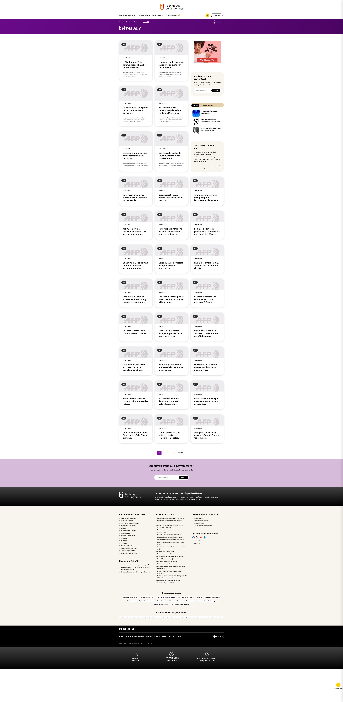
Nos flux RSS (197, 543)
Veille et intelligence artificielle (166, 583)
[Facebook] (193, 537)
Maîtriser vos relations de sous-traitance (169, 534)
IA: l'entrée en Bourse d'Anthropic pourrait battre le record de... (169, 401)
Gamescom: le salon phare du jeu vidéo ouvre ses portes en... (135, 110)
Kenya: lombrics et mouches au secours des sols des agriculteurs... (134, 231)
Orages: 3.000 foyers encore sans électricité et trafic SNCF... (171, 198)
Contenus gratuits (173, 15)
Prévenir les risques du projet (165, 559)
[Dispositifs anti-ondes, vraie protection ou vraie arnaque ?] (196, 130)
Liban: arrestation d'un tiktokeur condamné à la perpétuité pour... (206, 333)
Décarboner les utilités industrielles (167, 564)
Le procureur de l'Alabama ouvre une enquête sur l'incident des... (171, 65)
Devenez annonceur (217, 40)
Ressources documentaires (127, 15)
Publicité (209, 40)
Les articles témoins (199, 523)
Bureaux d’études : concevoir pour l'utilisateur (170, 537)
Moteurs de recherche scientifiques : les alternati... (211, 121)
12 (173, 453)
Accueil (121, 22)
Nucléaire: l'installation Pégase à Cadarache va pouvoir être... (205, 367)
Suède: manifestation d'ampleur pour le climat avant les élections (171, 333)
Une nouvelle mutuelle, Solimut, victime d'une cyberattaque (170, 156)
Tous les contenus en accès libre (203, 525)
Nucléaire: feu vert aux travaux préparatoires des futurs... (135, 401)
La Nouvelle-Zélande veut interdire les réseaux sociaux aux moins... (135, 265)
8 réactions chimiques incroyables (209, 112)
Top (122, 617)
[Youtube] (201, 537)
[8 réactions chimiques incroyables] (196, 113)
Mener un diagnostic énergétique (167, 561)
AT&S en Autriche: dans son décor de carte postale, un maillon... (134, 367)
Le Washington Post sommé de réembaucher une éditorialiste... (134, 65)
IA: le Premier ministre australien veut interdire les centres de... (135, 198)
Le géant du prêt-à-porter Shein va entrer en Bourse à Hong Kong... (171, 299)
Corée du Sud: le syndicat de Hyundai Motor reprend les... (171, 265)
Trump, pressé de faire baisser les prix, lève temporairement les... (169, 435)
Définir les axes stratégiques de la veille (168, 580)
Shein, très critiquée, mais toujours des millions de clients (206, 265)
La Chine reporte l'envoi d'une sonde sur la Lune (134, 332)
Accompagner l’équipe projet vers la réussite (170, 556)
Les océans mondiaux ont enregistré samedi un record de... (135, 156)
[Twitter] (197, 537)
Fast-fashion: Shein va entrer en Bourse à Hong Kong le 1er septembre (134, 299)
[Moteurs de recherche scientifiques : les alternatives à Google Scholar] (196, 121)
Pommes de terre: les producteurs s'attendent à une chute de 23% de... (207, 231)
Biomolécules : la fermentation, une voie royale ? (135, 565)
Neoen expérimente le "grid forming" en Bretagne (135, 572)
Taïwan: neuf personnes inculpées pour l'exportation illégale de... (206, 198)
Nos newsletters (198, 541)
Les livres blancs (198, 518)
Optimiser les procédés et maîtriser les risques (170, 518)
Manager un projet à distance (166, 554)
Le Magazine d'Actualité (132, 22)
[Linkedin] (205, 537)
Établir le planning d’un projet (165, 551)
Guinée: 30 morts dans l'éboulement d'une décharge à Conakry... (205, 299)
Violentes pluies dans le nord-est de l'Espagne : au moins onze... (171, 367)
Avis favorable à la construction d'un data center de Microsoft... (170, 110)
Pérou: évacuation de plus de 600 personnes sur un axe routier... (206, 401)
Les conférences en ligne (201, 520)
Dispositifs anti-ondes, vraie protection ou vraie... (211, 129)
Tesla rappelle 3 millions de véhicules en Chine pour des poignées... (170, 231)
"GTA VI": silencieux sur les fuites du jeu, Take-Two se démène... (135, 435)
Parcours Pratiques (144, 15)
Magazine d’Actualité (158, 15)
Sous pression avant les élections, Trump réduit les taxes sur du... (207, 435)
